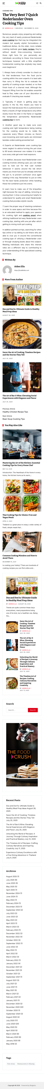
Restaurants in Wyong (25, 1064)
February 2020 (12, 1037)
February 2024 (12, 903)
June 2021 (10, 987)
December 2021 (12, 967)
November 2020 (13, 1007)
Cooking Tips (8, 11)
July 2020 (10, 1020)
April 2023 (10, 923)
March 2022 (11, 957)
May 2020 (10, 1027)
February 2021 (12, 997)
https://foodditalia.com (21, 270)
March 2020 (11, 1034)
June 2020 (10, 1024)
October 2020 (12, 1010)
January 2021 (11, 1000)
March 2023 (11, 927)
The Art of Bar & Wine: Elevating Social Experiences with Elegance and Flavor (28, 642)
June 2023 (10, 917)
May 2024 (10, 900)
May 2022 (10, 950)
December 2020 (13, 1004)
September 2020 (13, 1014)
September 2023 (13, 910)
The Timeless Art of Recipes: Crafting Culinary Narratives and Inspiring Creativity (28, 680)
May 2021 (10, 990)
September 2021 (13, 977)
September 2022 (13, 943)
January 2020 (12, 1040)
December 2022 (13, 933)
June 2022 (10, 947)
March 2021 (11, 994)
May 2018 (10, 1044)
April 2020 (10, 1030)
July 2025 (10, 880)
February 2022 (12, 960)
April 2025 (10, 890)
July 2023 (10, 913)
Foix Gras (11, 1064)
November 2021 (12, 970)
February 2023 (12, 930)
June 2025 (10, 883)
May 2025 (10, 886)
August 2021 (11, 980)
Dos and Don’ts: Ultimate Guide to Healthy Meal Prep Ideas (21, 599)
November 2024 (13, 893)
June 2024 (10, 896)
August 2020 (11, 1017)
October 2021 (11, 973)
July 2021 (10, 983)
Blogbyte (33, 1085)
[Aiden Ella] (7, 270)
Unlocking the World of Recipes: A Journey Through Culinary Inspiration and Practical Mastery (28, 661)
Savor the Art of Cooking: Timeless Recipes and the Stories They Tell (21, 353)
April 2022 (10, 953)
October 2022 (12, 940)
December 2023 (13, 907)
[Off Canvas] (4, 3)
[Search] (40, 3)
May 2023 (10, 920)
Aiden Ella (9, 28)
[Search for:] (16, 710)
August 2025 (11, 876)
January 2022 (12, 963)
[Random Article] (37, 3)
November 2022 (13, 937)
